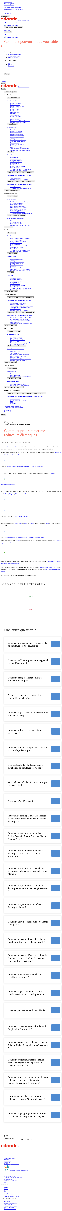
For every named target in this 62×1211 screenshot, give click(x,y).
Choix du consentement (10, 1209)
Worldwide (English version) (11, 1196)
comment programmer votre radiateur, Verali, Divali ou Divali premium (25, 466)
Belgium (6, 1187)
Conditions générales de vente (11, 1164)
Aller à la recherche (9, 5)
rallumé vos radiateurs (12, 446)
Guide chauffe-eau (15, 248)
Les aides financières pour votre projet (13, 9)
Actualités (6, 1159)
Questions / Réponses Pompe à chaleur (20, 150)
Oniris (6, 494)
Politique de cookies (9, 1207)
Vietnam (6, 1189)
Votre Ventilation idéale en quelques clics (20, 359)
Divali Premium (16, 455)
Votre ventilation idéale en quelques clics (20, 343)
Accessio (32, 523)
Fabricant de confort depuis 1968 (12, 7)
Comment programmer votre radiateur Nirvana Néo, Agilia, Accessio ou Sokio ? (24, 537)
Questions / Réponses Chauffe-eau (19, 251)
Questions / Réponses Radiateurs (18, 122)
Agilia (25, 523)
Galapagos (11, 494)
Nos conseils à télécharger (10, 1180)
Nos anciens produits (9, 1158)
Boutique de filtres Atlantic (17, 344)
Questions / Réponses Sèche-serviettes (20, 225)
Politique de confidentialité (10, 1206)
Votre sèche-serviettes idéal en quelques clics (21, 213)
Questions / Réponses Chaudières (18, 170)
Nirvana (18, 540)
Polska (5, 1192)
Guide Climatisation (15, 178)
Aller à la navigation (9, 3)
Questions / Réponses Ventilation (18, 360)
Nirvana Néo (18, 523)
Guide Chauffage (14, 119)
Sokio (47, 523)
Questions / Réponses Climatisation (19, 179)
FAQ (5, 1182)
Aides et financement (9, 1176)
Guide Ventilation (14, 341)
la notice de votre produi (45, 567)
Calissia (17, 494)
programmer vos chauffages (21, 516)
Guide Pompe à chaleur (16, 147)
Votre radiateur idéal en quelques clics (20, 121)
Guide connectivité (15, 375)
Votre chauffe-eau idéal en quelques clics (20, 250)
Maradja (27, 494)
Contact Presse (7, 1161)
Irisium (52, 473)
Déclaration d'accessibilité (10, 1203)
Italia (5, 1190)
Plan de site (7, 1201)
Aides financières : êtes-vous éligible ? (20, 148)
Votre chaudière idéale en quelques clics (20, 169)
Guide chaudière (14, 167)
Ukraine (6, 1193)
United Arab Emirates (9, 1194)
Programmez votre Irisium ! (8, 484)
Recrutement (7, 1162)
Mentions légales (8, 1204)
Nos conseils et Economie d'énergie (13, 1177)
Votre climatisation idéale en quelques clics (21, 188)
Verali (56, 452)
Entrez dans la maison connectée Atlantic (20, 376)
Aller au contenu (8, 2)
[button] (10, 92)
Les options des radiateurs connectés (19, 385)
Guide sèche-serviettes (16, 223)
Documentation (8, 1179)
